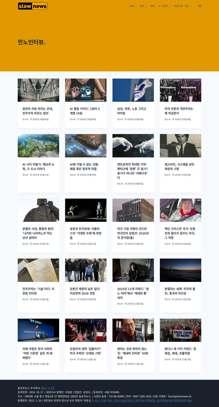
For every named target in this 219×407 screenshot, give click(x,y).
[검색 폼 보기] (199, 5)
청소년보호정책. (125, 400)
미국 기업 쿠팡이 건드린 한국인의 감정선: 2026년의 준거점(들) (133, 233)
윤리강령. (162, 400)
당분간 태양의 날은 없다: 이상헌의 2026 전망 (85, 291)
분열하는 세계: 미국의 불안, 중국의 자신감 (180, 291)
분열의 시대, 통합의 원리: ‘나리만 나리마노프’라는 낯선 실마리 (38, 233)
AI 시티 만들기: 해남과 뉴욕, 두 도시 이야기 (38, 166)
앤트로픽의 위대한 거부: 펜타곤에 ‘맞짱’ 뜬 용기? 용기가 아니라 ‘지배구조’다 (132, 171)
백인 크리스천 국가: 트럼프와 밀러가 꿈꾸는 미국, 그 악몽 (180, 233)
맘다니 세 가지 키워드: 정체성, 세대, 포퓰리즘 (180, 351)
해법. (153, 6)
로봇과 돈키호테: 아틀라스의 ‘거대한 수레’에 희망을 (85, 233)
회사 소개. (47, 388)
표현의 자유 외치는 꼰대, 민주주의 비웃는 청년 (37, 111)
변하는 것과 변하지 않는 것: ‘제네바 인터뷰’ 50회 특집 (132, 353)
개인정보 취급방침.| (146, 400)
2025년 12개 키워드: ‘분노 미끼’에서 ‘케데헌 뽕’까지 (133, 293)
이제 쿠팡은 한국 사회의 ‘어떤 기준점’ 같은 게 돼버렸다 (37, 353)
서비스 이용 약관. (103, 400)
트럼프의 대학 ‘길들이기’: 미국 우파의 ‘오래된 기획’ (86, 351)
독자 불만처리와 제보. (181, 400)
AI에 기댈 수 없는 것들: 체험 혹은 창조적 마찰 (84, 166)
